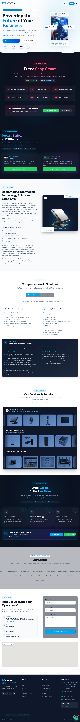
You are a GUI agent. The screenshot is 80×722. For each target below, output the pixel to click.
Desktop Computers (47, 696)
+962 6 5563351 (10, 626)
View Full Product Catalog (39, 403)
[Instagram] (6, 693)
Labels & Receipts (46, 691)
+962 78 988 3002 (68, 696)
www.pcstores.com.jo (12, 636)
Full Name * (48, 600)
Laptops (44, 693)
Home (23, 683)
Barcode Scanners (46, 685)
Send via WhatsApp (61, 631)
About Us (24, 685)
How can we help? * (50, 615)
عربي (67, 3)
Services (24, 688)
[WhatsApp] (14, 693)
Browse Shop (57, 534)
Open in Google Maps (11, 621)
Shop (72, 3)
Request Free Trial (52, 110)
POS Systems (45, 683)
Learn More (67, 110)
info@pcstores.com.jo (69, 699)
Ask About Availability (21, 169)
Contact (24, 696)
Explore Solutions (10, 40)
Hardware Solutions (47, 294)
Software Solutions (33, 294)
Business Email (48, 607)
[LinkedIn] (10, 693)
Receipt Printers (46, 688)
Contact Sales (30, 40)
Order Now (71, 534)
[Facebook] (3, 693)
